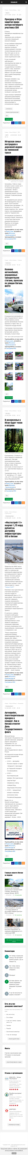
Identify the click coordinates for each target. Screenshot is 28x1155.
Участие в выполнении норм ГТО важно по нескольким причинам (13, 1055)
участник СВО (9, 108)
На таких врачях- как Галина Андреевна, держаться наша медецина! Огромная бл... (15, 984)
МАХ (14, 239)
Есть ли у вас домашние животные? (14, 1005)
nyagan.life (14, 2)
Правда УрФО (9, 587)
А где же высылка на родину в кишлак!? (15, 993)
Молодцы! (12, 975)
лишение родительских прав (12, 112)
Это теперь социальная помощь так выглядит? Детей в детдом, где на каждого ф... (16, 958)
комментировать (9, 119)
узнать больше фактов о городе (14, 1062)
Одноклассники (9, 235)
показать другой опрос (14, 1038)
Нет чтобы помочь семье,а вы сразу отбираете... (14, 968)
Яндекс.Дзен (9, 231)
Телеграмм (9, 239)
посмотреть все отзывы (14, 1124)
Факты (7, 1048)
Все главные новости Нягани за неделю (14, 940)
